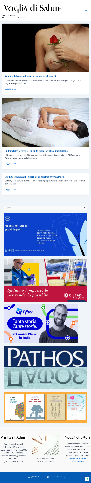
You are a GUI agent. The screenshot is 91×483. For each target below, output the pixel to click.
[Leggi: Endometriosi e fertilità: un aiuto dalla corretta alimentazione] (45, 122)
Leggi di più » (10, 89)
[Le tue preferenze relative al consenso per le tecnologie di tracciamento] (87, 479)
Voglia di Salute (8, 15)
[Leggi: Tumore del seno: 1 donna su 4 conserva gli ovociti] (45, 48)
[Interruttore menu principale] (86, 10)
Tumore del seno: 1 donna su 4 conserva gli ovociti (30, 76)
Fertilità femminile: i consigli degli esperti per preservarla (34, 176)
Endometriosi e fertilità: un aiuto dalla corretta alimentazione (36, 150)
